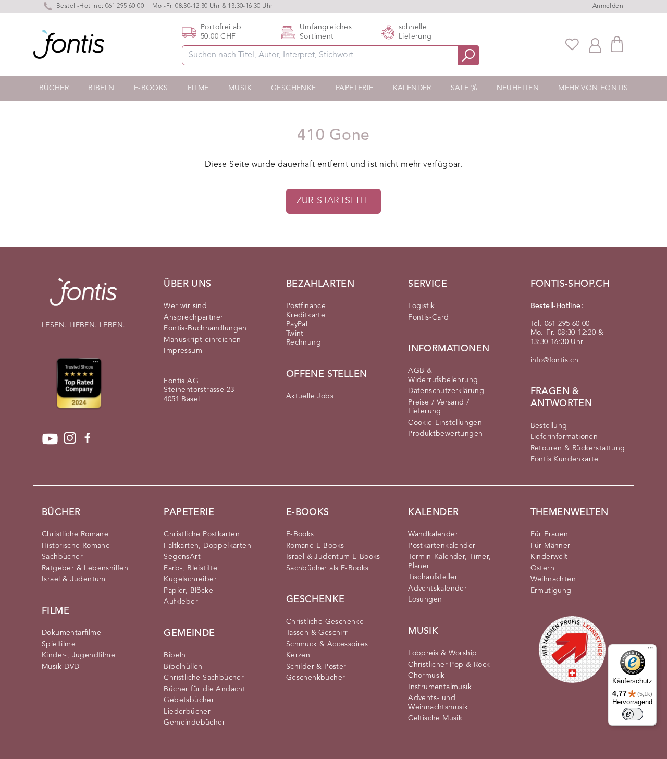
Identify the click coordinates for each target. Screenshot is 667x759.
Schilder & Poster (316, 666)
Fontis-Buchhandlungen (205, 328)
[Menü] (650, 650)
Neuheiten (518, 88)
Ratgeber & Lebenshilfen (85, 568)
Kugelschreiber (190, 579)
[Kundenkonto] (595, 44)
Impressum (183, 350)
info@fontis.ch (554, 360)
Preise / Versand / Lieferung (438, 407)
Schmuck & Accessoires (327, 644)
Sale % (464, 88)
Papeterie (355, 88)
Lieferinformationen (564, 436)
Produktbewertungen (445, 433)
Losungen (425, 599)
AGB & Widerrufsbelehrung (443, 375)
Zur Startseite (334, 200)
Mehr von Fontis (593, 88)
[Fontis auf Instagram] (70, 439)
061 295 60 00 (124, 6)
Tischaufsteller (433, 577)
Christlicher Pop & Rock (449, 664)
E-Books (151, 88)
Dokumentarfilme (71, 632)
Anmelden (607, 6)
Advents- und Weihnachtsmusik (438, 702)
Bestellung (548, 426)
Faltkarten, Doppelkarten (207, 545)
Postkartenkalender (441, 545)
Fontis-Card (428, 317)
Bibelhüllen (183, 666)
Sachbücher (62, 556)
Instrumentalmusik (440, 687)
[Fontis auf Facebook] (87, 439)
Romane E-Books (315, 545)
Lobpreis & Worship (442, 653)
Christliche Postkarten (202, 534)
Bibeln (101, 88)
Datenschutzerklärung (446, 391)
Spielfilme (59, 644)
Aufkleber (181, 601)
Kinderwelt (549, 556)
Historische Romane (76, 545)
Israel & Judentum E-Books (333, 556)
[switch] (632, 714)
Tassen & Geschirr (317, 632)
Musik (240, 88)
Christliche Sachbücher (204, 677)
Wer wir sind (185, 306)
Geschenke (293, 88)
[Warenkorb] (617, 44)
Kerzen (298, 655)
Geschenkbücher (315, 677)
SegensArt (182, 556)
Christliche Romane (75, 534)
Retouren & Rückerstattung (577, 448)
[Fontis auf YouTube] (50, 439)
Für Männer (550, 545)
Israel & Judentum (74, 579)
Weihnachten (553, 579)
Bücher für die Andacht (204, 689)
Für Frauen (549, 534)
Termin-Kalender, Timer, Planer (449, 561)
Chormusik (426, 675)
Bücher (54, 88)
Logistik (421, 306)
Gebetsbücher (189, 700)
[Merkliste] (572, 44)
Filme (198, 88)
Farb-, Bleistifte (190, 568)
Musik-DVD (61, 666)
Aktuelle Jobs (310, 396)
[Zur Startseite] (83, 297)
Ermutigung (551, 590)
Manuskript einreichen (202, 340)
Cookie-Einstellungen (445, 422)
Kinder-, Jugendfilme (78, 655)
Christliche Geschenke (325, 622)
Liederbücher (187, 711)
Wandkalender (433, 534)
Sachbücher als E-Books (327, 568)
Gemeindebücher (194, 722)
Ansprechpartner (193, 317)
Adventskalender (437, 588)
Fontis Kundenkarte (564, 459)
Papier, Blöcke (188, 590)
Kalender (412, 88)
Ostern (542, 568)
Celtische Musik (435, 718)
